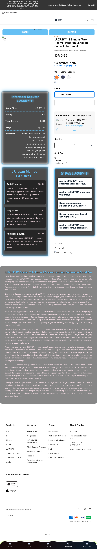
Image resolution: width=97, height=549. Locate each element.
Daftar (48, 546)
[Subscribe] (42, 516)
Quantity (58, 139)
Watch (8, 445)
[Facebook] (56, 249)
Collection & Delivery (57, 436)
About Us (74, 431)
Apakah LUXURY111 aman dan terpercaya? (74, 193)
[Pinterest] (63, 249)
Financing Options (34, 451)
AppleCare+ (32, 431)
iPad (7, 436)
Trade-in (30, 456)
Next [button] (94, 5)
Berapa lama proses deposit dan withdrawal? (73, 215)
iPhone (9, 440)
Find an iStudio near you (78, 437)
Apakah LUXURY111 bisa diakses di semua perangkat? (73, 226)
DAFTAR (72, 32)
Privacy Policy (54, 453)
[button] (58, 243)
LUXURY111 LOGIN (13, 458)
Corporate (31, 436)
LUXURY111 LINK (64, 94)
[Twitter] (60, 249)
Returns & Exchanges (57, 440)
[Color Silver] (69, 77)
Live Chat (87, 546)
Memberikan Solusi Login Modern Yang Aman (64, 5)
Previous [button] (3, 5)
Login (29, 546)
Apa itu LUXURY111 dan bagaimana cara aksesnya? (72, 182)
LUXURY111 (10, 449)
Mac (7, 431)
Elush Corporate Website (80, 450)
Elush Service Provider (36, 447)
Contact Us (53, 445)
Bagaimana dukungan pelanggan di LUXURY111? (72, 204)
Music (8, 462)
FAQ (50, 449)
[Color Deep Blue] (63, 77)
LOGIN (25, 32)
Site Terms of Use (56, 458)
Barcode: (72, 50)
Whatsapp (68, 546)
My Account (53, 431)
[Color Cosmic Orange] (56, 77)
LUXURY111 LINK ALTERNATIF (69, 103)
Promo (10, 546)
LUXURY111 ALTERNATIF (32, 441)
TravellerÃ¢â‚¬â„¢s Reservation (35, 461)
